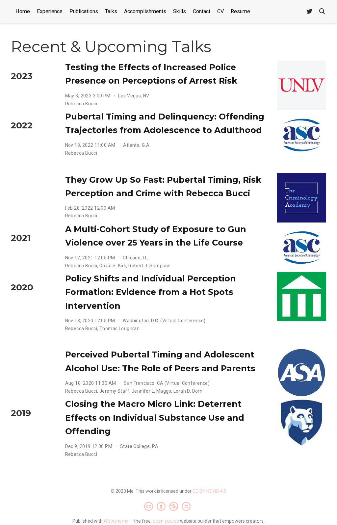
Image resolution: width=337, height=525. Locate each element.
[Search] (322, 11)
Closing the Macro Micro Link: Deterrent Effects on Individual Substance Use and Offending (154, 417)
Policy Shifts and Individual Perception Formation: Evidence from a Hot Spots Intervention (150, 292)
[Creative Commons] (168, 506)
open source (166, 521)
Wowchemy (116, 521)
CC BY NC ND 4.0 (209, 491)
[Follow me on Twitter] (309, 11)
